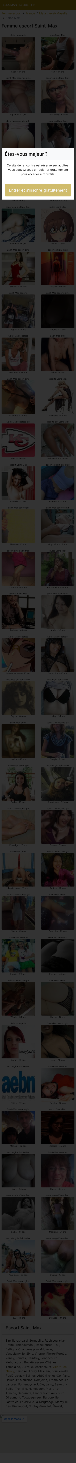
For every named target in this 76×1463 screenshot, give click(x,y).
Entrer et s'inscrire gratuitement (38, 190)
